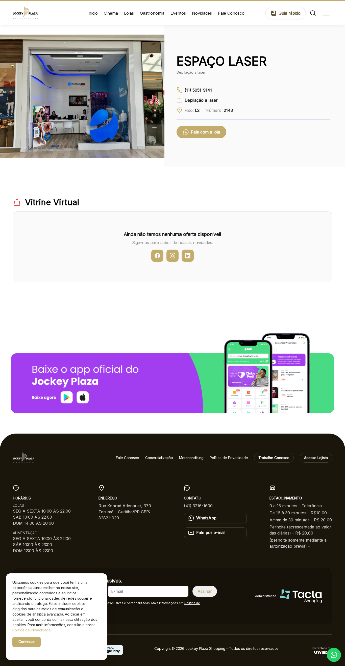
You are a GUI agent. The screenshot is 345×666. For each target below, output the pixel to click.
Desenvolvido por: (321, 648)
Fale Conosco (231, 13)
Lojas (129, 13)
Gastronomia (152, 13)
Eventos (178, 13)
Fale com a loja (205, 132)
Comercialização (159, 458)
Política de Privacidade (229, 458)
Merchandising (191, 458)
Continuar (26, 642)
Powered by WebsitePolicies (33, 650)
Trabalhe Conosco (273, 458)
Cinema (111, 13)
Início (92, 13)
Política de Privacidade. (32, 630)
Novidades (202, 13)
